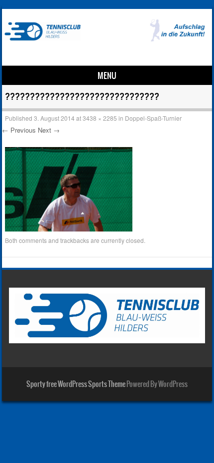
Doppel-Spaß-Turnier (153, 118)
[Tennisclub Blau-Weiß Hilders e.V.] (105, 39)
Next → (49, 130)
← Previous (19, 130)
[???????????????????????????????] (68, 228)
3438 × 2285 (100, 118)
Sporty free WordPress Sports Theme (75, 384)
